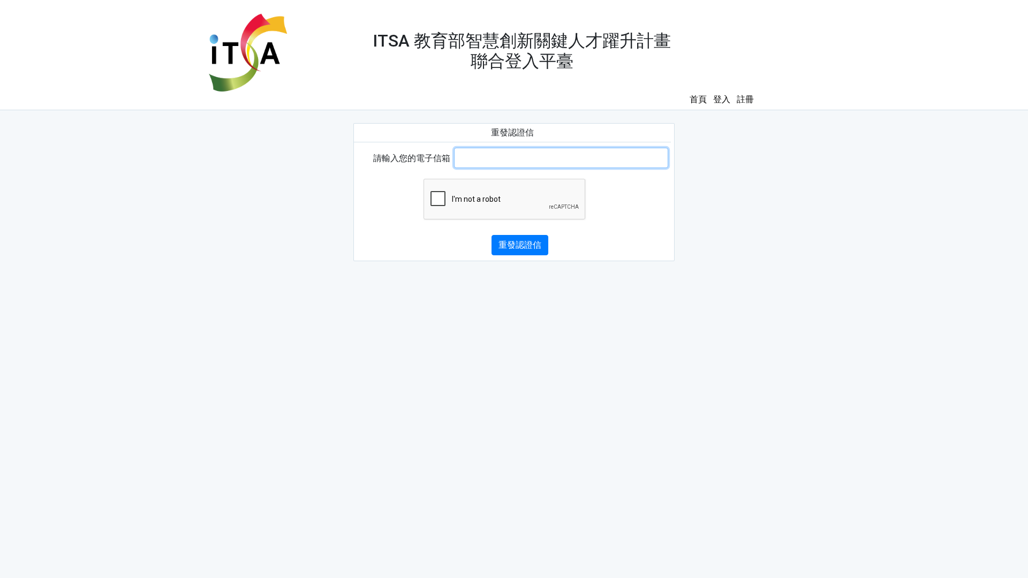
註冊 (745, 99)
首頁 (698, 99)
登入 (721, 99)
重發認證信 (519, 245)
